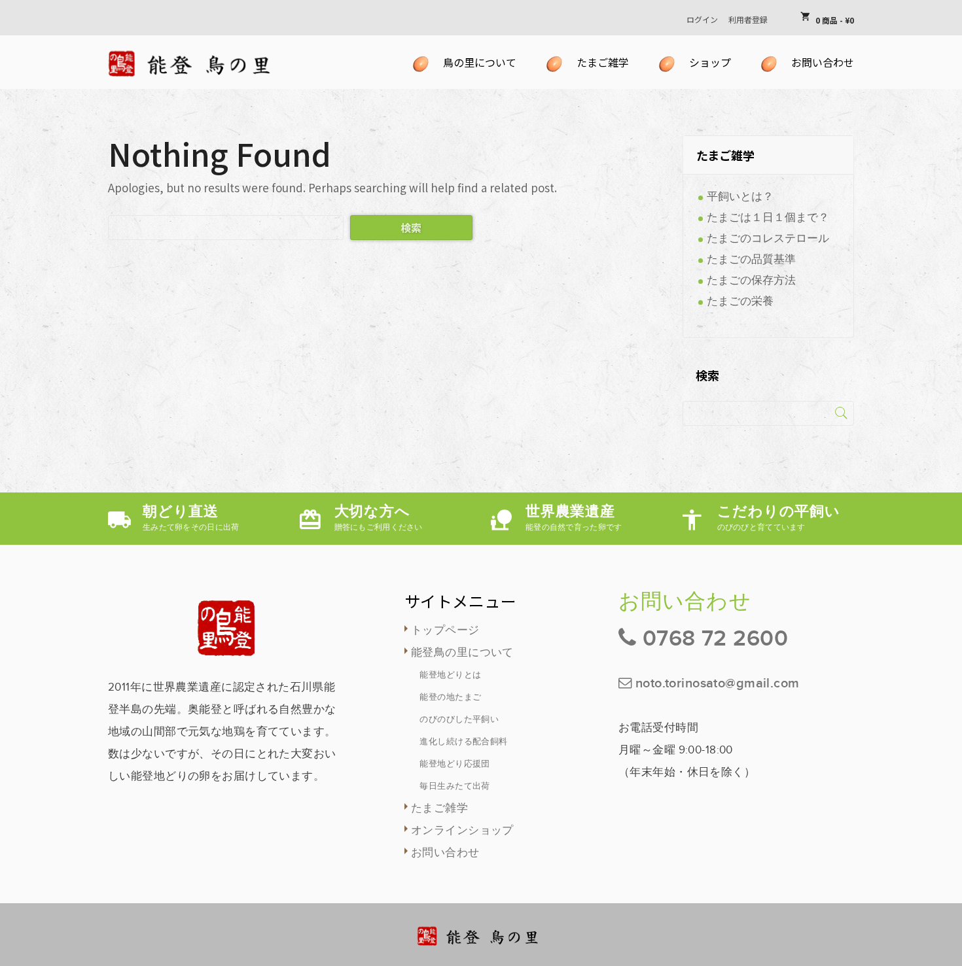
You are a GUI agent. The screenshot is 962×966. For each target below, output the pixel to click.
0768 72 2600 (715, 638)
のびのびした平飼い (459, 719)
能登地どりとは (450, 675)
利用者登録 (748, 19)
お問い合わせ (445, 852)
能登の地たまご (450, 697)
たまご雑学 (439, 808)
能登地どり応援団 (454, 764)
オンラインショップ (462, 830)
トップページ (445, 630)
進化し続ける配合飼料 (463, 741)
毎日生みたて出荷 (454, 786)
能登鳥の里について (462, 652)
